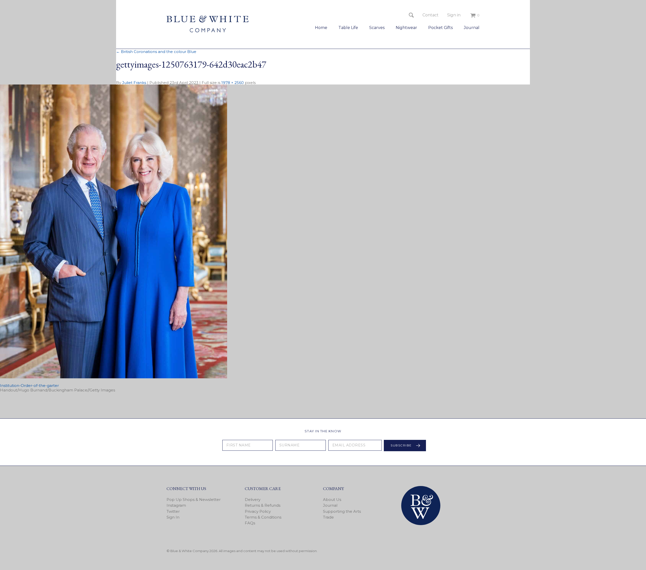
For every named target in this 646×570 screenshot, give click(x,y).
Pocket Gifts (440, 27)
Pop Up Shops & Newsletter (194, 499)
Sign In (173, 517)
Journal (471, 27)
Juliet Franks (134, 82)
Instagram (176, 505)
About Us (332, 499)
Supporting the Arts (342, 511)
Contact (430, 15)
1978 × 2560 (232, 82)
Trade (328, 517)
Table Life (348, 27)
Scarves (377, 27)
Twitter (173, 511)
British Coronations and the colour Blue (156, 51)
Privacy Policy (258, 511)
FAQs (250, 523)
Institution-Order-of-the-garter (29, 385)
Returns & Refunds (262, 505)
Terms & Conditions (263, 517)
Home (321, 27)
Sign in (454, 15)
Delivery (252, 499)
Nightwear (406, 27)
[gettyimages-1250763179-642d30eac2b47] (113, 377)
